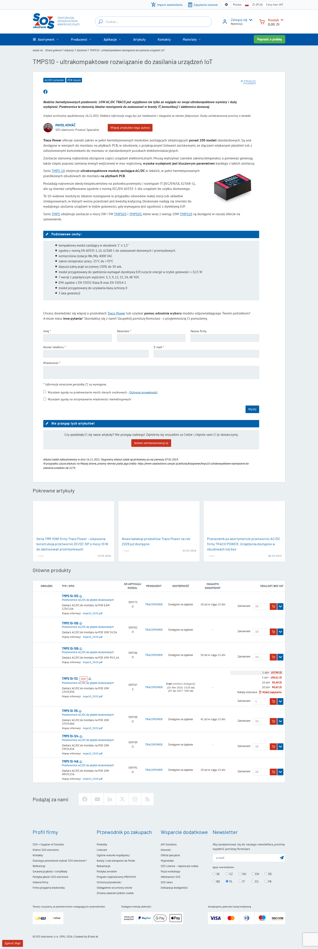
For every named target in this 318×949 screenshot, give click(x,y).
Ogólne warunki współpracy (113, 855)
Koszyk (273, 20)
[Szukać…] (100, 21)
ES (256, 881)
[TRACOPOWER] (248, 82)
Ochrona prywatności (143, 392)
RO (217, 881)
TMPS (55, 214)
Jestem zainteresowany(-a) (151, 443)
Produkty (102, 844)
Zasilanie (82, 50)
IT (243, 881)
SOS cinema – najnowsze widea (179, 866)
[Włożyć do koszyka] (273, 606)
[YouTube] (97, 799)
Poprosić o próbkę (269, 39)
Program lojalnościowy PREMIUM (116, 877)
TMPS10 (186, 214)
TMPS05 (135, 214)
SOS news (167, 882)
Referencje (39, 866)
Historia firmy (40, 882)
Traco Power (116, 313)
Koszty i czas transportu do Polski (116, 860)
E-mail (158, 347)
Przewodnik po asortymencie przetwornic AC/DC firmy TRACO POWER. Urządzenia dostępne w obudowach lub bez (243, 544)
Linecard (102, 850)
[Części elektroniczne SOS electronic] (56, 21)
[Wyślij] (281, 857)
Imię (46, 331)
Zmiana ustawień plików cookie (115, 893)
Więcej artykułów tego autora (130, 128)
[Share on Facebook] (45, 92)
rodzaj (132, 588)
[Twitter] (122, 799)
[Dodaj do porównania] (80, 596)
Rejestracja (237, 23)
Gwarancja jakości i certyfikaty (50, 871)
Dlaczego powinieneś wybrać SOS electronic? (60, 860)
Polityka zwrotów (107, 871)
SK (217, 874)
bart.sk (94, 936)
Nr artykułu (132, 584)
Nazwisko (123, 331)
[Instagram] (135, 799)
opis (71, 586)
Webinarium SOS (170, 877)
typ (64, 586)
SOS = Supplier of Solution (48, 844)
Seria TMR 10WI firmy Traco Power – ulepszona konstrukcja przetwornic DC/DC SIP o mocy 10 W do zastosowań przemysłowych (72, 544)
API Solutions (169, 844)
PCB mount (74, 80)
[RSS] (147, 799)
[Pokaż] (280, 606)
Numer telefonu (53, 347)
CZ (230, 874)
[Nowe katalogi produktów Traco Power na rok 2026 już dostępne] (159, 519)
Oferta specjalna (170, 855)
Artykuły (69, 50)
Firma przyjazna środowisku (49, 888)
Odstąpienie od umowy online (114, 888)
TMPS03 (120, 214)
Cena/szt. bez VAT (271, 586)
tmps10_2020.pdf (93, 613)
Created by (80, 936)
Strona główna (53, 50)
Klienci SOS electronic (46, 850)
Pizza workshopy (170, 871)
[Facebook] (85, 799)
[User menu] (249, 20)
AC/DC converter (54, 80)
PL (230, 881)
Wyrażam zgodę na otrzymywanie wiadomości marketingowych (89, 399)
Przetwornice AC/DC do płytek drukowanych (88, 600)
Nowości (166, 850)
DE (269, 874)
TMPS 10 (58, 170)
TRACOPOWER (154, 604)
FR (269, 881)
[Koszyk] (262, 21)
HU (243, 874)
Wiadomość (50, 363)
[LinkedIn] (110, 799)
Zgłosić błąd (13, 943)
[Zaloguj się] (224, 23)
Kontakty (38, 855)
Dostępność (180, 586)
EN (256, 874)
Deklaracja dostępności (174, 888)
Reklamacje (103, 866)
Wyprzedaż (167, 860)
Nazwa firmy (199, 331)
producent (153, 586)
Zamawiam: (244, 606)
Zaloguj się (239, 20)
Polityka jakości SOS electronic (51, 877)
